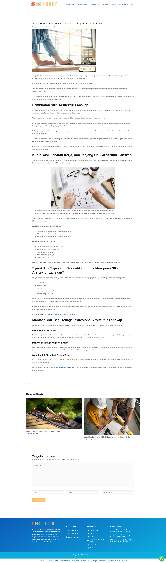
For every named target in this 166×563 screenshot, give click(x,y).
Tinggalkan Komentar (39, 27)
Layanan (50, 27)
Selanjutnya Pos (137, 384)
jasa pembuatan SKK (63, 367)
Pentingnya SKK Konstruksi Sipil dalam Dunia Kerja (45, 431)
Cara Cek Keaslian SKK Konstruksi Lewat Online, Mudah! (58, 314)
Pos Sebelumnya (29, 384)
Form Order (95, 4)
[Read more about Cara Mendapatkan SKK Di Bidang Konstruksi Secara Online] (112, 416)
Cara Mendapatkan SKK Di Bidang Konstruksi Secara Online (107, 437)
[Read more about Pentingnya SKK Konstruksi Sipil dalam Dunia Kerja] (54, 413)
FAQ (132, 4)
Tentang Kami (70, 4)
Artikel (114, 4)
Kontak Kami (123, 4)
